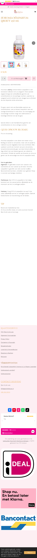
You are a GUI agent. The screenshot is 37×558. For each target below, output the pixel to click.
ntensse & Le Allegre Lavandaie (26, 366)
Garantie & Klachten (7, 353)
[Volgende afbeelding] (33, 43)
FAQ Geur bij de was (7, 332)
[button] (4, 64)
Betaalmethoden (6, 346)
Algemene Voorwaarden (8, 335)
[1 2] (3, 78)
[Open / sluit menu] (2, 12)
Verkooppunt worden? (8, 370)
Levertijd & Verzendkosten (9, 349)
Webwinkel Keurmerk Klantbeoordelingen (15, 441)
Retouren (4, 356)
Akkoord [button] (29, 552)
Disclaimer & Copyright (8, 342)
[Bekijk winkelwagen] (35, 12)
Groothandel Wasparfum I (9, 366)
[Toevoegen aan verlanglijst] (34, 78)
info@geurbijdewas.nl (7, 388)
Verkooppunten (5, 374)
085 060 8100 (5, 392)
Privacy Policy (5, 339)
